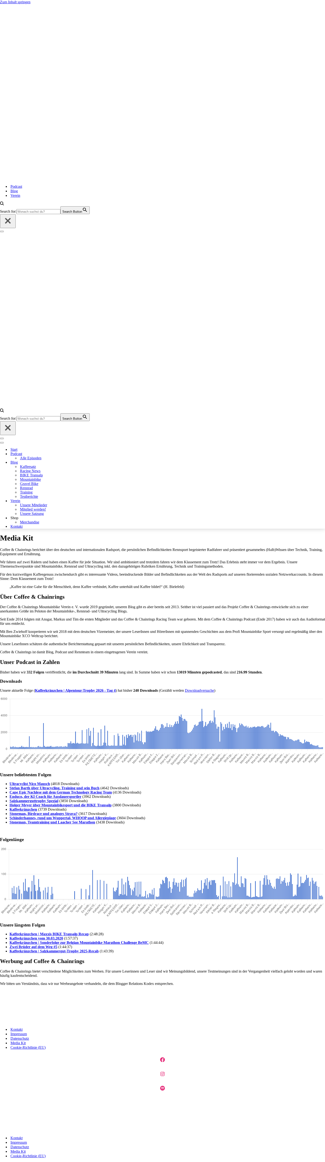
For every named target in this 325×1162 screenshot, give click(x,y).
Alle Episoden (30, 458)
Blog (14, 191)
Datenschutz (19, 1038)
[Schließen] (8, 221)
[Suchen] (2, 204)
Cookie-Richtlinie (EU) (28, 1047)
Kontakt (16, 526)
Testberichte (29, 496)
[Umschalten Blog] (69, 463)
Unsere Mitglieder (33, 505)
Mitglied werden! (33, 509)
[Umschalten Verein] (69, 501)
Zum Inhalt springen (15, 2)
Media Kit (18, 1043)
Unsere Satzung (32, 514)
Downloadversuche (199, 690)
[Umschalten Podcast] (69, 454)
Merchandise (29, 522)
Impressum (18, 1034)
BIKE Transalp (31, 475)
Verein (15, 195)
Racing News (30, 471)
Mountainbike (30, 479)
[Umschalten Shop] (69, 518)
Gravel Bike (29, 484)
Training (26, 492)
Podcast (16, 186)
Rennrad (26, 488)
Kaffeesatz (28, 467)
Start (13, 449)
